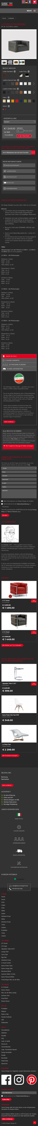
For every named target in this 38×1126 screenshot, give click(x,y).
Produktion (4, 1008)
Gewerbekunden (6, 1047)
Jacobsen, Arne (5, 995)
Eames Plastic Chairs (7, 965)
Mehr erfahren (8, 422)
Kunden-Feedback (6, 1017)
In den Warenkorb (24, 136)
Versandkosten (5, 1030)
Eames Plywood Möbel (7, 977)
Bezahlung (10, 182)
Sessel (3, 896)
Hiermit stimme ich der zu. (17, 504)
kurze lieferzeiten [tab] (15, 369)
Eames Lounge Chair (7, 968)
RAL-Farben (14, 439)
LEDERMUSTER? (11, 171)
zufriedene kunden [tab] (17, 364)
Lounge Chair (5, 951)
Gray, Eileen (4, 998)
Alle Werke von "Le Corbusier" (11, 645)
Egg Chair (4, 957)
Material (3, 1011)
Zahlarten (4, 1033)
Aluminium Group (6, 960)
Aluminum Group (6, 916)
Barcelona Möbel (6, 971)
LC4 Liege (4, 946)
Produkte (3, 894)
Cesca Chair (4, 954)
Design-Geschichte (6, 1052)
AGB (2, 1020)
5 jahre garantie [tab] (12, 360)
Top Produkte (5, 940)
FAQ (29, 465)
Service (4, 18)
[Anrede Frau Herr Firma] (19, 468)
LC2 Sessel (4, 943)
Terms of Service (12, 511)
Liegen (3, 905)
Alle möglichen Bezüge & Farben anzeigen (19, 446)
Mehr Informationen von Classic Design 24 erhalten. (18, 501)
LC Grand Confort (6, 963)
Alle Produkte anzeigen (9, 755)
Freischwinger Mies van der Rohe (10, 979)
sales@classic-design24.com (20, 886)
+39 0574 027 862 (17, 888)
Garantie (3, 1035)
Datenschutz (4, 1061)
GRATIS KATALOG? (11, 177)
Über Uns (4, 1006)
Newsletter (4, 1058)
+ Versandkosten (8, 135)
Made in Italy (5, 1014)
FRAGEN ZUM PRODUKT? (12, 165)
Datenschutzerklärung (23, 504)
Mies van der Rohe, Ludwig (8, 993)
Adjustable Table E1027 (8, 949)
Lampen (3, 927)
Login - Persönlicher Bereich (9, 1049)
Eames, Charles (5, 990)
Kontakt (3, 1055)
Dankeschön (4, 1022)
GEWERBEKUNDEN (11, 188)
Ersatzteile (11, 18)
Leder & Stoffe (5, 1041)
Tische (3, 924)
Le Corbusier (4, 987)
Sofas (3, 902)
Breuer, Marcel (5, 1001)
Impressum (4, 1063)
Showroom (4, 1044)
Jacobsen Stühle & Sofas (8, 974)
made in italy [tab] (11, 356)
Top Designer (5, 984)
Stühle (3, 910)
